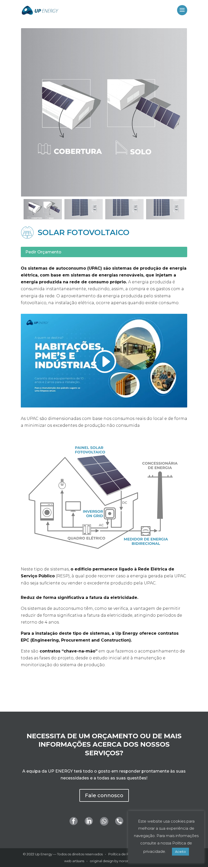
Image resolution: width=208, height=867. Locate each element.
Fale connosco (104, 795)
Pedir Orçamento (43, 252)
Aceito (180, 851)
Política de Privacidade (127, 854)
